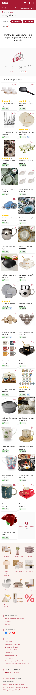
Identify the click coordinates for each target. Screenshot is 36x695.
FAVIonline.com (8, 678)
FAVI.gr (11, 690)
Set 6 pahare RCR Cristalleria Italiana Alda (16, 132)
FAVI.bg (6, 690)
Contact (8, 621)
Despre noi (8, 641)
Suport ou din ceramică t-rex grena (14, 532)
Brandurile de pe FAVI (12, 647)
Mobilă (4, 8)
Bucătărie (29, 571)
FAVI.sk (12, 684)
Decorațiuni (12, 8)
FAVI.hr (5, 687)
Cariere (7, 624)
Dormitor (29, 590)
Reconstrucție (19, 571)
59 (33, 85)
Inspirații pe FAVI (11, 650)
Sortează (17, 21)
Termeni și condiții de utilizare (15, 661)
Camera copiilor (6, 606)
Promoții (29, 605)
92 (15, 85)
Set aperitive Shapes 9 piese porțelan (15, 389)
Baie (6, 590)
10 (33, 170)
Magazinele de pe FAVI (12, 644)
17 (15, 142)
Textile (29, 556)
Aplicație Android (13, 672)
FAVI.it (11, 687)
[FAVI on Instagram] (10, 633)
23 (15, 113)
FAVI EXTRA (9, 658)
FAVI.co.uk (24, 687)
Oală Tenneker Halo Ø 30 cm (12, 418)
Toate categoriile (26, 8)
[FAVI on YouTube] (13, 633)
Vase (11, 12)
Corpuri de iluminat (6, 573)
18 (33, 113)
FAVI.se (17, 687)
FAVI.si (17, 690)
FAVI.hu (24, 684)
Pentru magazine (11, 655)
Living (18, 590)
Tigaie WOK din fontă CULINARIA (13, 275)
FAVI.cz (5, 684)
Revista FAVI (9, 652)
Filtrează (30, 21)
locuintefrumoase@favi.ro (16, 618)
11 (15, 170)
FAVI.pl (17, 684)
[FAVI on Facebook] (6, 633)
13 (33, 142)
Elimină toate (14, 72)
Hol (18, 605)
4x (29, 129)
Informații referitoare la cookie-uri (17, 664)
